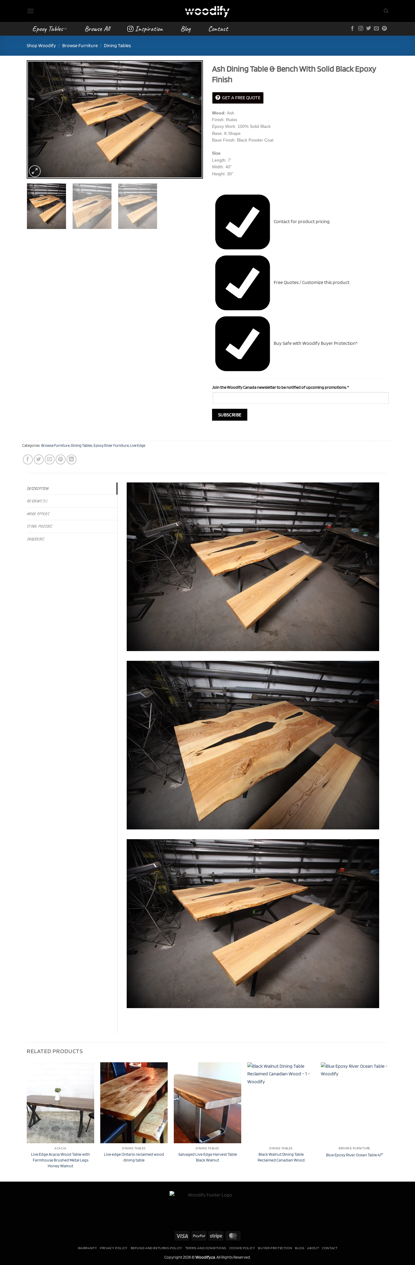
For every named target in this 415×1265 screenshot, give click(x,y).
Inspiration (149, 28)
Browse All (97, 28)
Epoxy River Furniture (111, 445)
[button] (30, 10)
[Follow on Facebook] (352, 28)
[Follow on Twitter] (368, 28)
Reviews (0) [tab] (37, 501)
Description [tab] (37, 488)
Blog (185, 28)
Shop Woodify (41, 45)
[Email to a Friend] (50, 459)
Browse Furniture (80, 45)
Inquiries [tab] (35, 539)
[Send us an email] (376, 28)
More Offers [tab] (38, 513)
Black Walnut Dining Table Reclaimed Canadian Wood (281, 1156)
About (313, 1248)
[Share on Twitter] (39, 459)
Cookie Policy (242, 1248)
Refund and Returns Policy (156, 1248)
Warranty (87, 1248)
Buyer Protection (275, 1248)
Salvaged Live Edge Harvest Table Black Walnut (207, 1156)
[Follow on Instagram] (360, 28)
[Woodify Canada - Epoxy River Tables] (207, 11)
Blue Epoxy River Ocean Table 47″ (354, 1154)
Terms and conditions (205, 1248)
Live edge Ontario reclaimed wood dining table (134, 1156)
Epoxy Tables (47, 28)
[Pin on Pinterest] (61, 459)
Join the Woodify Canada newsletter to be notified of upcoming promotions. (280, 387)
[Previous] (38, 119)
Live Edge (137, 445)
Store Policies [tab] (39, 526)
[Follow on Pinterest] (384, 28)
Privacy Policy (114, 1248)
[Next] (191, 119)
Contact (218, 28)
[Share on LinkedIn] (72, 459)
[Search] (386, 11)
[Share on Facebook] (28, 459)
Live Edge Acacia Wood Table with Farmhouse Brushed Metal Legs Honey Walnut (60, 1159)
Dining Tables (117, 45)
